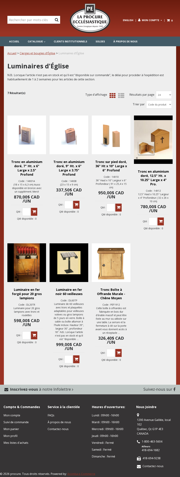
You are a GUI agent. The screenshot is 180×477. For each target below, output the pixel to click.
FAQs (51, 415)
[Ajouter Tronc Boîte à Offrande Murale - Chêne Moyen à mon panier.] (118, 353)
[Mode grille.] (112, 96)
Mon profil (10, 436)
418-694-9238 (151, 458)
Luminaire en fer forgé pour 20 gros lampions (27, 293)
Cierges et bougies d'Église (37, 53)
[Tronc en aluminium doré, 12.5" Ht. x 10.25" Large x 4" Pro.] (153, 140)
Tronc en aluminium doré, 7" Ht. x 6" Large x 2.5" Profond (26, 168)
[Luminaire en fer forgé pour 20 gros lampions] (26, 262)
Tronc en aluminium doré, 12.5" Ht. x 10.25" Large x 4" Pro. (153, 177)
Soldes (100, 41)
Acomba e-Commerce (81, 474)
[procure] (90, 18)
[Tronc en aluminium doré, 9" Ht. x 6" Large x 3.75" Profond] (69, 135)
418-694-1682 (151, 450)
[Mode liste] (120, 96)
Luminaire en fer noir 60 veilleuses (69, 291)
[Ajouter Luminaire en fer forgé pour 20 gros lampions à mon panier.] (34, 335)
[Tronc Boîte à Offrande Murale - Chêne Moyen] (111, 262)
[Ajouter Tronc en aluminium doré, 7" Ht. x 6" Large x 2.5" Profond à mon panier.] (34, 212)
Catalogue (35, 41)
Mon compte (150, 20)
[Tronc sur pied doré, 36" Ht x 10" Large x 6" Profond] (111, 135)
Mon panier (11, 429)
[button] (170, 20)
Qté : (19, 211)
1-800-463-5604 (152, 441)
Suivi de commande (16, 422)
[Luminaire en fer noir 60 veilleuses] (69, 262)
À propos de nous (125, 41)
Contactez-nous (58, 429)
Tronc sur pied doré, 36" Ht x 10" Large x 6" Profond (111, 166)
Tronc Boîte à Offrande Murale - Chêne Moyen (111, 293)
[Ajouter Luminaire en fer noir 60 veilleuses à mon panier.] (76, 359)
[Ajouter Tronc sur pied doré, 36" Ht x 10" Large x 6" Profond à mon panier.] (118, 208)
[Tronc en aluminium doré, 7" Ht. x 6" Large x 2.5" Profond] (26, 135)
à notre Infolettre (41, 389)
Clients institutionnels (70, 41)
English (128, 20)
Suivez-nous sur (158, 389)
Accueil (14, 41)
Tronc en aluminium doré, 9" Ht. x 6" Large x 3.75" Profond (69, 168)
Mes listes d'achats (16, 443)
